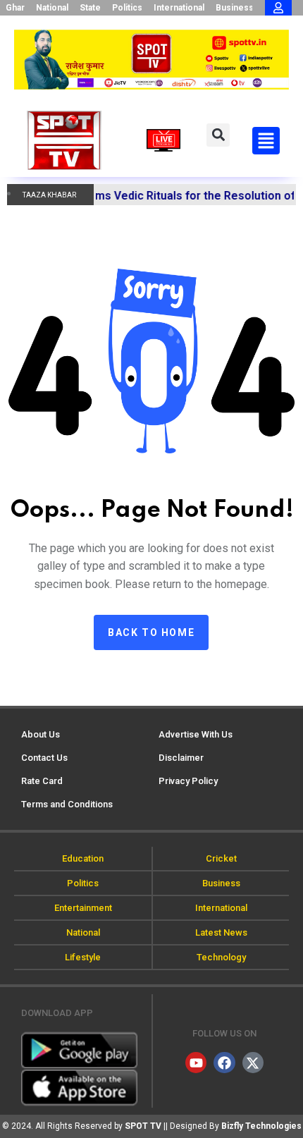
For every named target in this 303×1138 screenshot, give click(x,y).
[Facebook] (224, 1062)
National (52, 8)
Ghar (15, 8)
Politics (127, 8)
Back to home (151, 632)
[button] (218, 135)
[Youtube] (195, 1062)
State (90, 8)
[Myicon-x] (253, 1062)
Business (235, 8)
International (179, 8)
